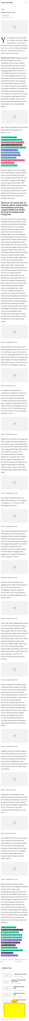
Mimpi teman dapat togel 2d (10, 932)
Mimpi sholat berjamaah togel (11, 942)
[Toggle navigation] (26, 2)
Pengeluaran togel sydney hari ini (12, 140)
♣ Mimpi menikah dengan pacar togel (18, 980)
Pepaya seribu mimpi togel (10, 150)
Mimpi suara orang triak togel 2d (11, 940)
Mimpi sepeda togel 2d (8, 945)
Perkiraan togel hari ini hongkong (12, 145)
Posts (3, 9)
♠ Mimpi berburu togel (20, 974)
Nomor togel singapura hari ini (11, 155)
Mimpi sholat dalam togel (9, 948)
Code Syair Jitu (4, 1019)
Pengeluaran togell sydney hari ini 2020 (13, 147)
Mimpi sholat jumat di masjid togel (12, 950)
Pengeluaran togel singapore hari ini (13, 142)
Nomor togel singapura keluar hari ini (13, 160)
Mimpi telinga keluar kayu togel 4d (12, 930)
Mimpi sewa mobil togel (9, 927)
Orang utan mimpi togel (9, 157)
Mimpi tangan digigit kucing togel (12, 937)
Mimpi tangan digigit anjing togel (12, 935)
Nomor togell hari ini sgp (9, 137)
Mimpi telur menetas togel (10, 955)
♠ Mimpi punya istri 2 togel (19, 993)
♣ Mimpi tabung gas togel (19, 987)
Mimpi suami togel (7, 953)
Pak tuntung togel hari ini (9, 165)
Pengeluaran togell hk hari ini (10, 152)
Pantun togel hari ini (8, 163)
